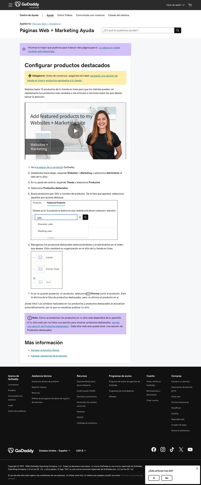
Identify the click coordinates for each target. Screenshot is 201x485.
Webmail (81, 412)
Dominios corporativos (87, 397)
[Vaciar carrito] (190, 5)
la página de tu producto (49, 167)
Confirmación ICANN (86, 391)
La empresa (13, 385)
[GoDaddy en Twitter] (181, 451)
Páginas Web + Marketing (46, 23)
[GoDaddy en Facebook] (154, 451)
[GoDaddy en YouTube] (190, 451)
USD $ (79, 450)
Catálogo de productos (87, 423)
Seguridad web (177, 419)
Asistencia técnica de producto (45, 381)
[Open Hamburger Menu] (9, 5)
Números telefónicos (180, 430)
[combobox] (138, 30)
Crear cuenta (152, 400)
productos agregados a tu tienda (63, 80)
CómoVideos (64, 15)
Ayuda (50, 15)
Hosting (174, 414)
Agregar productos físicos (45, 350)
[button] (197, 468)
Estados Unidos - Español (53, 450)
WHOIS (80, 417)
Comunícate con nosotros (90, 15)
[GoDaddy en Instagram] (163, 451)
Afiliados (112, 397)
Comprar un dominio (180, 381)
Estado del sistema (118, 15)
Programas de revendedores (121, 391)
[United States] (27, 4)
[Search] (177, 30)
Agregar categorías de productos (49, 355)
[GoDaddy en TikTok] (172, 451)
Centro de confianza (17, 411)
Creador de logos (179, 425)
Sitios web (175, 397)
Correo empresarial (180, 402)
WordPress (176, 408)
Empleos (12, 390)
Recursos (36, 393)
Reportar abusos (39, 387)
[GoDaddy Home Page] (21, 450)
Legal (10, 405)
